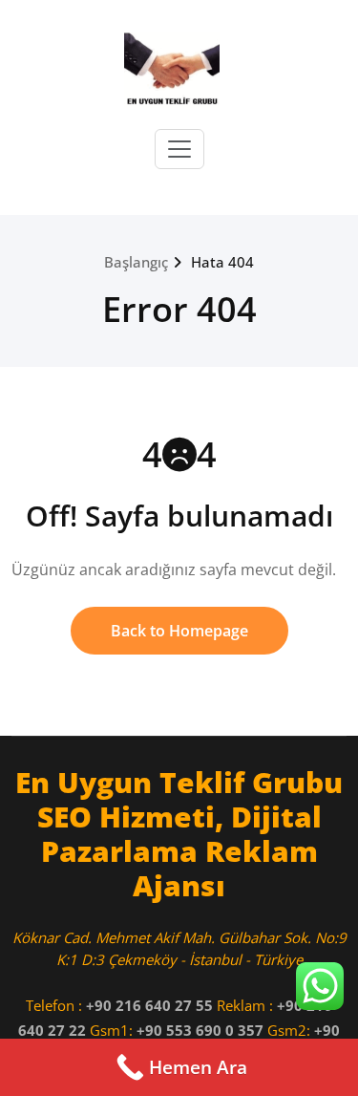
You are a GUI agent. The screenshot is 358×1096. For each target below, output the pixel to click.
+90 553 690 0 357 (200, 1030)
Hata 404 (222, 261)
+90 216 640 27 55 (149, 1005)
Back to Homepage (179, 630)
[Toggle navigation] (179, 149)
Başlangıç (136, 261)
